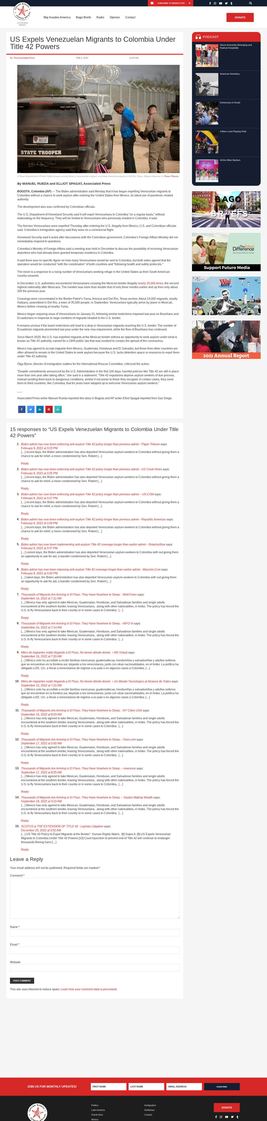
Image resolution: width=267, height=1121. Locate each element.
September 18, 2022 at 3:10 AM (41, 801)
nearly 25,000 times (150, 283)
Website (15, 962)
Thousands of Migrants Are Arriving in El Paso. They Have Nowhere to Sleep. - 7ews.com (78, 739)
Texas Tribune (171, 176)
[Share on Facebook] (21, 412)
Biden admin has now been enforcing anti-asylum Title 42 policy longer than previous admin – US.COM (87, 494)
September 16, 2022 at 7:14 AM (41, 627)
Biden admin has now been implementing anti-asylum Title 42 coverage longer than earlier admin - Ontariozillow (93, 544)
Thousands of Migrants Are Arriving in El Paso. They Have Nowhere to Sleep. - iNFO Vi (77, 623)
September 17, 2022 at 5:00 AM (41, 743)
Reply (25, 463)
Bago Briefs (83, 17)
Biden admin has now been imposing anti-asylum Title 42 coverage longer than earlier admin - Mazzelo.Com (91, 569)
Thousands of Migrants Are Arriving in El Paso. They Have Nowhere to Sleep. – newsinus (78, 768)
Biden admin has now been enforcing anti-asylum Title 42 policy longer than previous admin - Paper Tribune (90, 444)
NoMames (149, 1110)
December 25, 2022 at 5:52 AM (41, 830)
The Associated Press (24, 58)
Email (14, 944)
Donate (240, 17)
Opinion (115, 17)
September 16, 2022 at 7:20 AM (41, 656)
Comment (17, 875)
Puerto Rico (97, 1115)
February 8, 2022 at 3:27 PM (39, 498)
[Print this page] (58, 412)
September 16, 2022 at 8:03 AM (41, 714)
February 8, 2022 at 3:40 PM (39, 573)
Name (15, 926)
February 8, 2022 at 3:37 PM (39, 548)
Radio (100, 17)
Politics (94, 1105)
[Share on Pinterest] (49, 412)
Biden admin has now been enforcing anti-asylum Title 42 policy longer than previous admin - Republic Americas (93, 519)
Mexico (94, 1119)
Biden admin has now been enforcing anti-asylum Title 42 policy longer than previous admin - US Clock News (91, 469)
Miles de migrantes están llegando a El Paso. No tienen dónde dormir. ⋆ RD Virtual (74, 652)
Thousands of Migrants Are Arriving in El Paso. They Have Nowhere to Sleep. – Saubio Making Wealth (87, 797)
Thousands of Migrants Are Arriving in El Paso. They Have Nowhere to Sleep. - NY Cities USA (81, 710)
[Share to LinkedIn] (40, 412)
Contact (130, 17)
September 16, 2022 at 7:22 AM (41, 685)
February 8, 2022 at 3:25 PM (39, 473)
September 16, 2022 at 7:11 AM (41, 598)
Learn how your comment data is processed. (89, 989)
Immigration (150, 1105)
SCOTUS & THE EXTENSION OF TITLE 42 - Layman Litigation (62, 826)
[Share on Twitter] (31, 412)
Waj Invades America (56, 17)
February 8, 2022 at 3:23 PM (39, 448)
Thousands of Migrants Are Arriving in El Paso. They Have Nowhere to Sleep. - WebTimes (79, 594)
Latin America (98, 1110)
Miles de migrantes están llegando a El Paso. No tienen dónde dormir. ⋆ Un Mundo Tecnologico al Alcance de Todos (96, 681)
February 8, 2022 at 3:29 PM (39, 523)
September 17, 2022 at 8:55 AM (41, 772)
